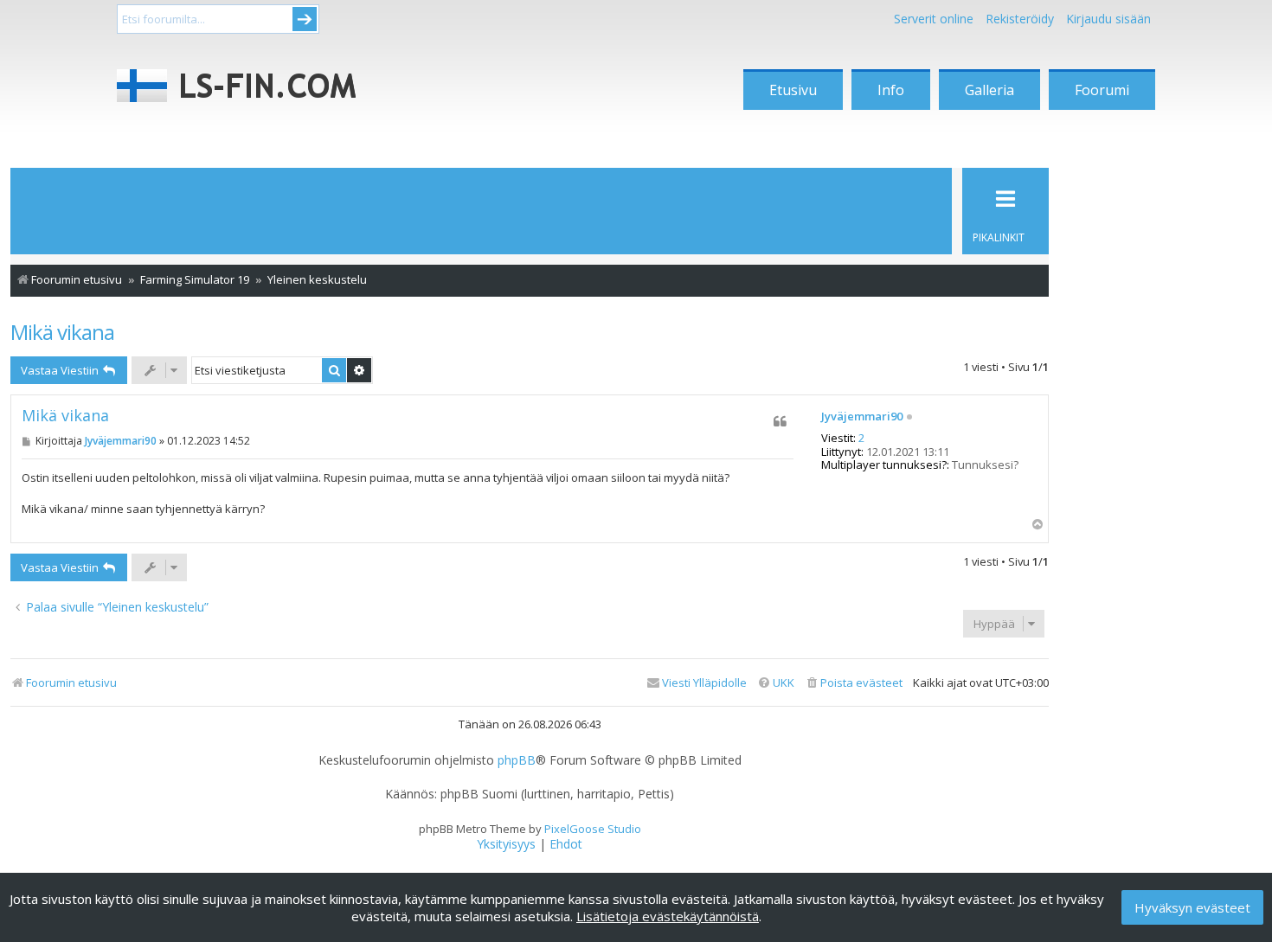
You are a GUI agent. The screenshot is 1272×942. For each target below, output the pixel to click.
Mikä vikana (62, 331)
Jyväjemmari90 (862, 417)
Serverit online (933, 18)
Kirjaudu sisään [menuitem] (1108, 18)
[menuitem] (854, 682)
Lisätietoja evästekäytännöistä (667, 916)
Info (890, 89)
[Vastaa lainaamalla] (779, 421)
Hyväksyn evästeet (1192, 907)
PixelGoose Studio (592, 828)
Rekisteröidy (1020, 18)
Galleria (989, 89)
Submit (304, 19)
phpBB (517, 760)
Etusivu (793, 89)
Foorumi (1102, 89)
